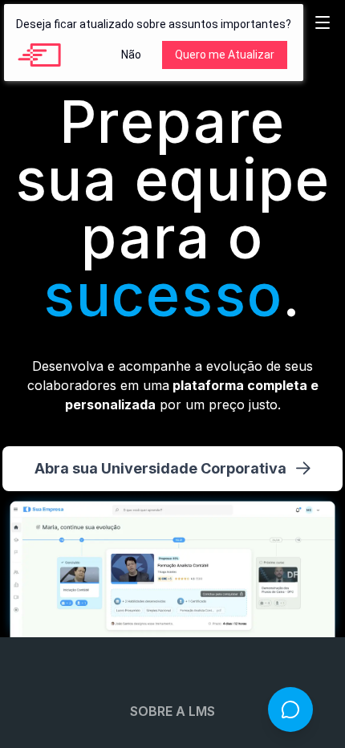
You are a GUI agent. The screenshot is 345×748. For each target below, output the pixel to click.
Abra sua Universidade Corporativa (160, 468)
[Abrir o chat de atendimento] (290, 709)
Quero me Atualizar (224, 54)
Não (131, 54)
